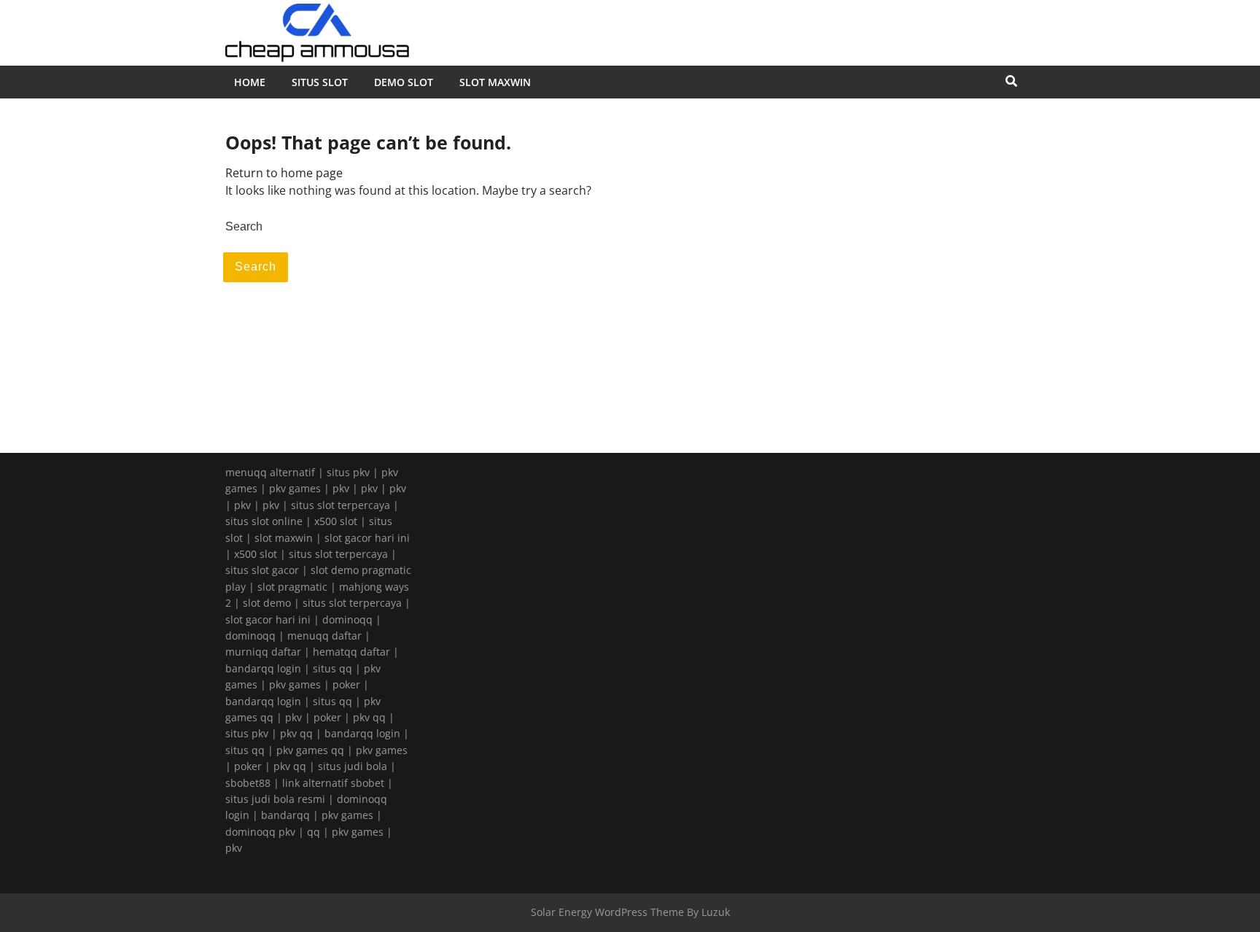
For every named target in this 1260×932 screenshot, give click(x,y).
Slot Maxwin (495, 82)
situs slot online (264, 521)
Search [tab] (255, 266)
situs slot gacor (262, 570)
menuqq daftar (324, 635)
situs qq (332, 668)
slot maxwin (283, 538)
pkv (340, 488)
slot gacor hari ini (367, 538)
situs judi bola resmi (275, 799)
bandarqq (285, 815)
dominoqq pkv (260, 832)
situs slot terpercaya (340, 505)
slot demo (267, 603)
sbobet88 (248, 783)
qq (313, 832)
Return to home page (284, 173)
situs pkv (348, 472)
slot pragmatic (292, 587)
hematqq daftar (351, 652)
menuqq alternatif (270, 472)
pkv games (295, 488)
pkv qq (369, 717)
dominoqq (347, 619)
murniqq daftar (263, 652)
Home (249, 82)
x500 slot (335, 521)
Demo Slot (403, 82)
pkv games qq (310, 750)
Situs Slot (320, 82)
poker (346, 684)
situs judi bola (352, 766)
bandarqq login (263, 668)
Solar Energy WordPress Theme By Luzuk (630, 912)
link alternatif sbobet (333, 783)
